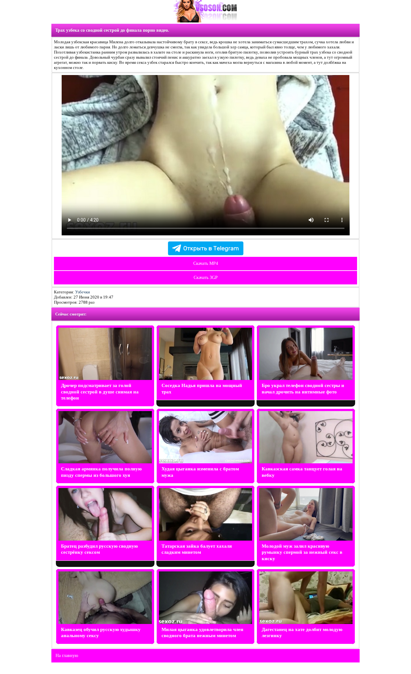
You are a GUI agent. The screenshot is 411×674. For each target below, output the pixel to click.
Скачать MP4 (205, 263)
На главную (67, 655)
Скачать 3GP (206, 277)
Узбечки (82, 292)
